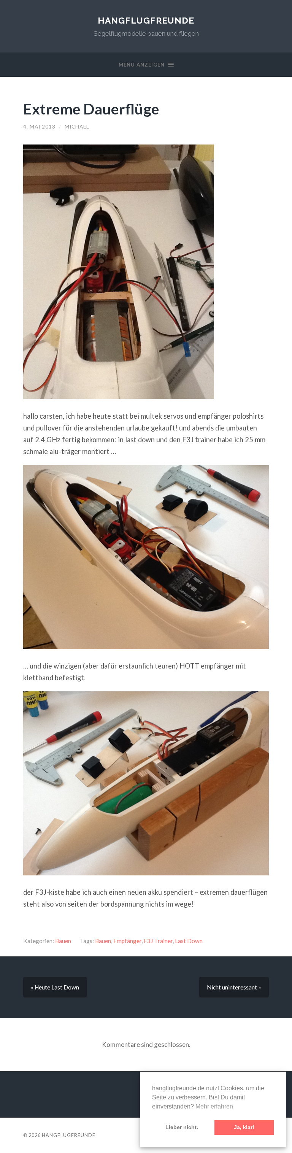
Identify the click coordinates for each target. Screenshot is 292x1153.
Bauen (63, 940)
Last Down (189, 940)
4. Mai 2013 (39, 127)
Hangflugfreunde (146, 20)
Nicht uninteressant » (234, 987)
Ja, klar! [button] (244, 1127)
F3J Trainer (158, 940)
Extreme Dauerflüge (91, 109)
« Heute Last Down (55, 987)
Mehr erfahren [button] (214, 1106)
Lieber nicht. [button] (181, 1127)
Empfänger (127, 940)
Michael (77, 127)
